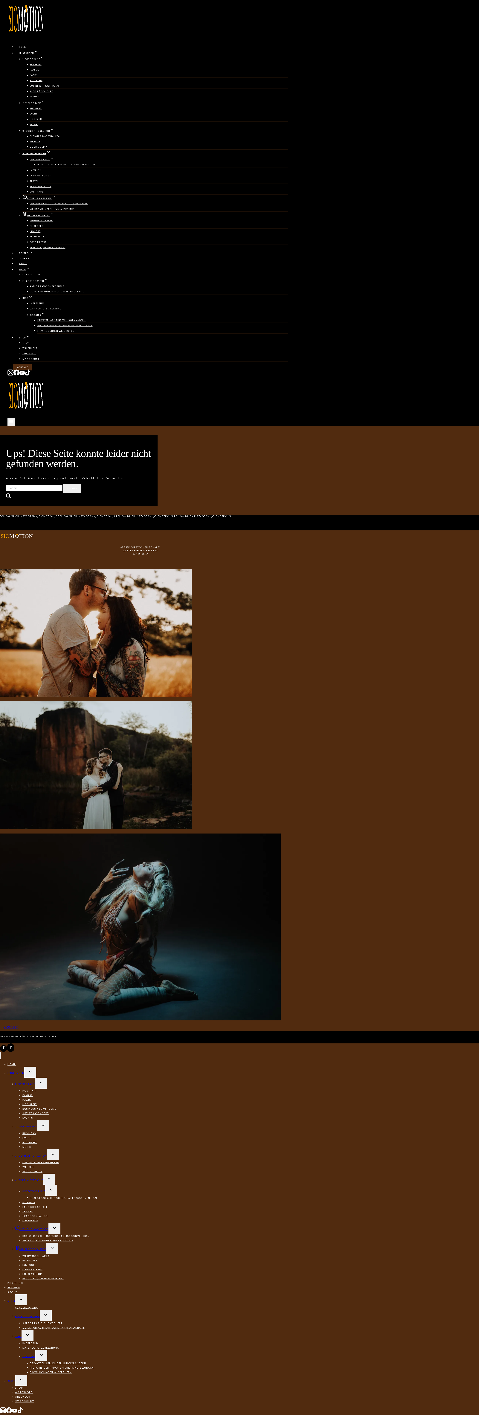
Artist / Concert (41, 91)
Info (18, 1336)
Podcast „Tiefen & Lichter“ (47, 247)
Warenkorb (29, 348)
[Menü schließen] (0, 1055)
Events (34, 96)
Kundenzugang (32, 274)
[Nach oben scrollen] (3, 1048)
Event (33, 113)
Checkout (29, 353)
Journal (24, 258)
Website (35, 141)
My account (30, 359)
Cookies (28, 1356)
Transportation (40, 186)
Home (22, 46)
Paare (33, 75)
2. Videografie (26, 1126)
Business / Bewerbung (44, 85)
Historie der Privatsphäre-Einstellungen (64, 325)
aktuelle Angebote (33, 1229)
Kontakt (22, 367)
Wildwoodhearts (41, 220)
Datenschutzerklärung (46, 308)
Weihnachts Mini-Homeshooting (52, 208)
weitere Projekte (32, 1249)
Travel (34, 181)
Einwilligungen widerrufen (55, 330)
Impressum (37, 303)
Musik (34, 124)
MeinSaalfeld (38, 236)
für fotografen (27, 1316)
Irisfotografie (33, 1191)
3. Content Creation (31, 1155)
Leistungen (15, 1073)
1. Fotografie (25, 1084)
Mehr (11, 1301)
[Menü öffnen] (11, 422)
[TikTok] (28, 374)
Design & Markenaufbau (46, 136)
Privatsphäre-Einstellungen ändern (61, 320)
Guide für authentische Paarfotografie (57, 291)
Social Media (38, 146)
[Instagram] (10, 374)
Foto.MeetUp (38, 242)
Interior (35, 170)
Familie (34, 69)
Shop (25, 342)
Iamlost (35, 231)
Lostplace (36, 191)
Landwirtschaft (40, 175)
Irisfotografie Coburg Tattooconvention (66, 164)
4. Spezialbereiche (29, 1180)
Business (36, 108)
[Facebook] (16, 374)
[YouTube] (22, 374)
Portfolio (26, 253)
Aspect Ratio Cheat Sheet (47, 286)
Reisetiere (36, 226)
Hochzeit (36, 80)
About (23, 263)
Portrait (36, 64)
